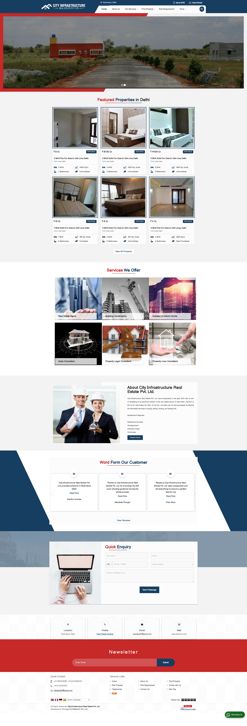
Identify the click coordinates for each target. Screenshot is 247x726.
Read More (74, 493)
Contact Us (144, 689)
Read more (135, 437)
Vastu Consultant (66, 361)
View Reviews (123, 520)
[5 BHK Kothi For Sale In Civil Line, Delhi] (172, 127)
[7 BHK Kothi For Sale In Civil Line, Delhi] (75, 197)
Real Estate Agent (67, 316)
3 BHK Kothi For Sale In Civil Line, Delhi (120, 158)
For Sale (91, 152)
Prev (53, 493)
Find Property (147, 9)
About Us (116, 9)
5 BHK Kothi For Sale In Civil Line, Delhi (168, 158)
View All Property (123, 251)
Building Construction (116, 316)
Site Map (172, 689)
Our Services (130, 9)
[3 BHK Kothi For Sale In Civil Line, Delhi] (123, 127)
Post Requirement (166, 9)
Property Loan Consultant (165, 361)
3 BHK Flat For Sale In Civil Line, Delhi (71, 158)
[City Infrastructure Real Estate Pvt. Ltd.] (63, 6)
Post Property (117, 685)
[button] (105, 634)
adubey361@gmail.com (142, 634)
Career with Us (175, 685)
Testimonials (117, 689)
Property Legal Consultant (118, 361)
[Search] (202, 9)
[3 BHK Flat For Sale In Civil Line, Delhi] (75, 127)
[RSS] (114, 693)
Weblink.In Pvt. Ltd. (80, 709)
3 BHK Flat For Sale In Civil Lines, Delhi (168, 228)
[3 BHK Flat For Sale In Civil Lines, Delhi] (172, 197)
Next (194, 493)
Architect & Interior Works (164, 316)
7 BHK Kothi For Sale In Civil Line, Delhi (71, 228)
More (182, 9)
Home (104, 9)
